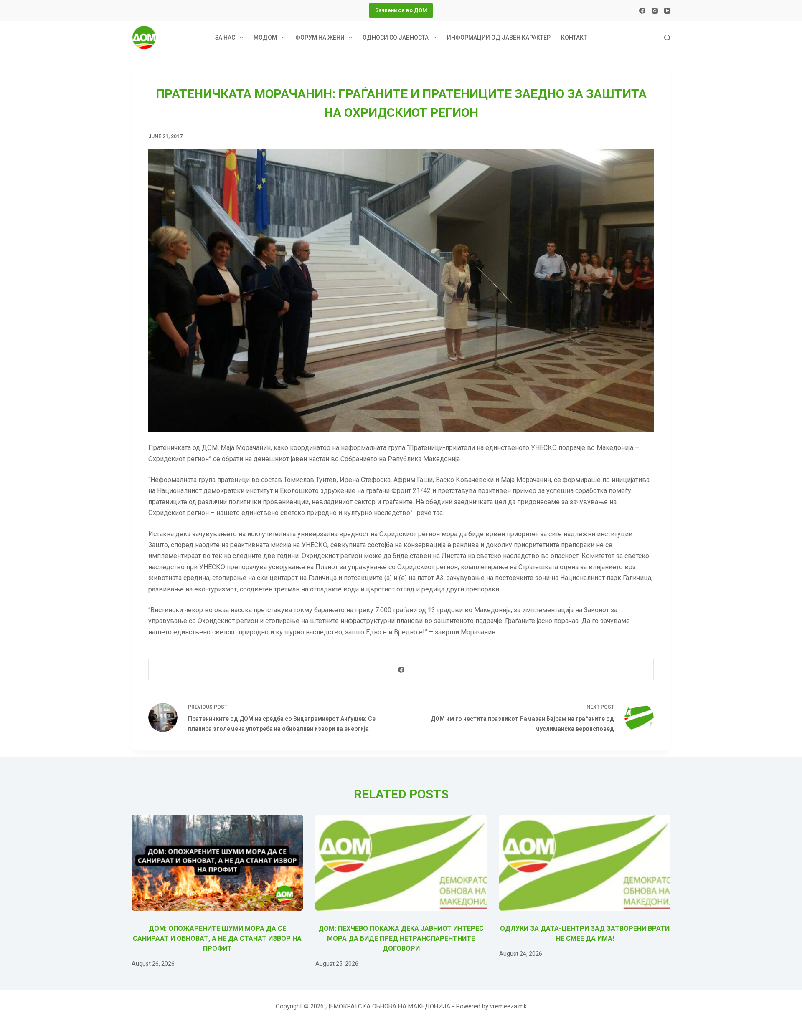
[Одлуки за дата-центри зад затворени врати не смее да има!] (584, 863)
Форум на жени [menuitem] (320, 37)
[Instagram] (655, 11)
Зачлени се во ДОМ (401, 10)
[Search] (667, 38)
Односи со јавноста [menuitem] (396, 37)
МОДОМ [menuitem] (265, 37)
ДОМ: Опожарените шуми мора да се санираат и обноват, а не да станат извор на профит (217, 938)
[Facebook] (642, 11)
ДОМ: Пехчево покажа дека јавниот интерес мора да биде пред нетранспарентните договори (401, 938)
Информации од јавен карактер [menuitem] (499, 37)
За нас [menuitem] (225, 37)
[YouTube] (667, 11)
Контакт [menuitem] (574, 37)
